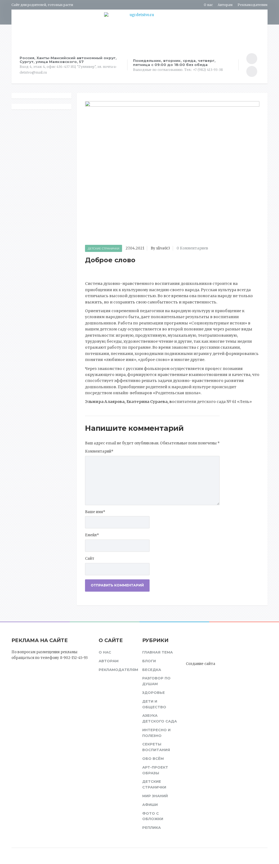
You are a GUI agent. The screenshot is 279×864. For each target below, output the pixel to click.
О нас (208, 5)
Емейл (92, 535)
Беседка (151, 669)
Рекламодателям (253, 5)
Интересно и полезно (156, 733)
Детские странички (103, 248)
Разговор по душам (156, 681)
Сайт (89, 558)
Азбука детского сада (159, 718)
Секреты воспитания (156, 747)
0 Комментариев (192, 248)
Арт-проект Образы (155, 770)
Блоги (149, 661)
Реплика (151, 827)
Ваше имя (95, 512)
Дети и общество (154, 704)
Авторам (225, 5)
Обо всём (153, 758)
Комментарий (99, 451)
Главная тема (157, 652)
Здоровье (153, 692)
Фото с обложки (152, 816)
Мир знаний (155, 796)
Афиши (150, 804)
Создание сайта (200, 663)
